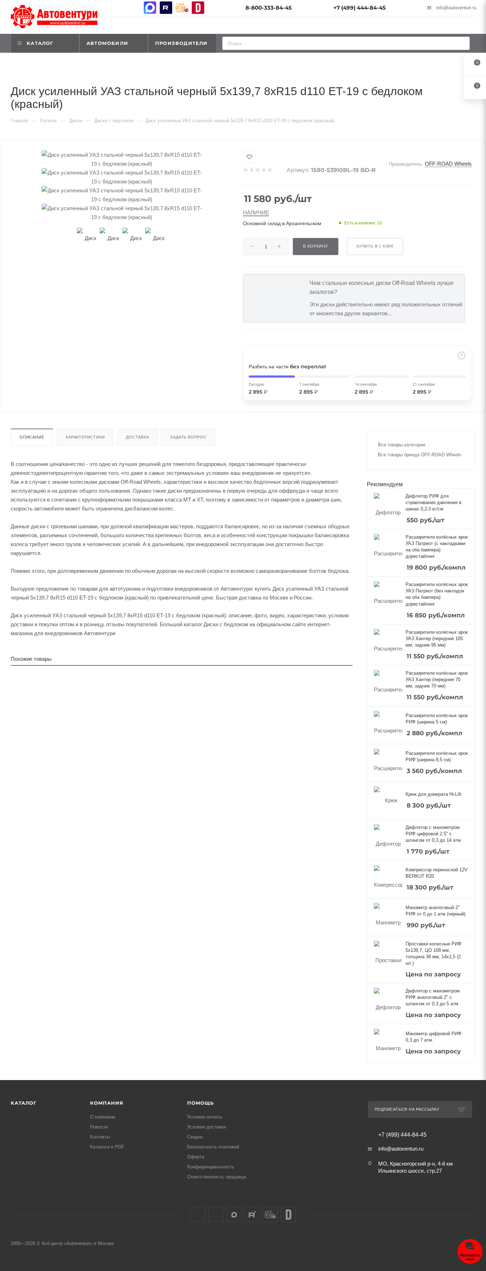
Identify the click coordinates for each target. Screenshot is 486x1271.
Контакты (100, 1137)
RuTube (166, 7)
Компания (106, 1103)
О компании (102, 1117)
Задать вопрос (188, 437)
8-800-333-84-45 (268, 7)
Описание (32, 437)
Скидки (194, 1137)
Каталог (24, 1103)
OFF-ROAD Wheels (448, 164)
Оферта (195, 1157)
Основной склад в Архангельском (282, 223)
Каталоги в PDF (107, 1147)
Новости (99, 1127)
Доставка (137, 437)
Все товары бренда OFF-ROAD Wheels (419, 454)
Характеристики (85, 437)
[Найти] (462, 43)
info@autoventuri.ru (456, 7)
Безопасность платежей (213, 1147)
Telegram (134, 7)
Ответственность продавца (216, 1176)
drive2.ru (198, 7)
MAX (150, 7)
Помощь (200, 1103)
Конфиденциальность (210, 1166)
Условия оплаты (204, 1117)
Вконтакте (118, 7)
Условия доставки (206, 1127)
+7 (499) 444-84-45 (359, 7)
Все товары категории (401, 444)
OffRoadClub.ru (182, 7)
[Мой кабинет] (473, 26)
